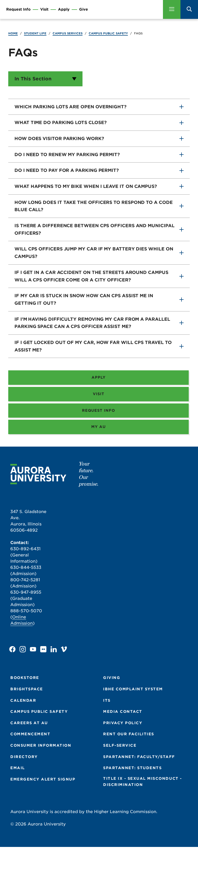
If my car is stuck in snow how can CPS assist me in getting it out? (83, 299)
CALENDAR (23, 700)
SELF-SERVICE (119, 745)
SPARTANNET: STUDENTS (132, 768)
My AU (98, 427)
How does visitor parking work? (59, 138)
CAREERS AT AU (29, 723)
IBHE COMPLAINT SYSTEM (133, 689)
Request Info (18, 9)
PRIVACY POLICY (122, 723)
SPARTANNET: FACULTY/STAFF (139, 757)
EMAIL (17, 768)
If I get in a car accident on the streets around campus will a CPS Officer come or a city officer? (91, 276)
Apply (64, 9)
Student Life (35, 33)
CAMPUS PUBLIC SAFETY (39, 711)
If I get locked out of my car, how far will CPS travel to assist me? (92, 346)
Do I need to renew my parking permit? (67, 154)
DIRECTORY (24, 757)
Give (83, 9)
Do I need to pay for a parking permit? (66, 170)
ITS (107, 700)
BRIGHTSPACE (26, 689)
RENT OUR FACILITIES (128, 734)
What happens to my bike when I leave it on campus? (85, 186)
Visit (44, 9)
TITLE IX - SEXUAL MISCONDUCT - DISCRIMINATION (142, 781)
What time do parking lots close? (60, 122)
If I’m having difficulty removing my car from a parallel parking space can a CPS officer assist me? (92, 323)
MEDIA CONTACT (122, 711)
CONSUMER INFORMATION (40, 745)
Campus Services (67, 33)
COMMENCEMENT (30, 734)
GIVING (111, 678)
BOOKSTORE (24, 678)
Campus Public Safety (108, 33)
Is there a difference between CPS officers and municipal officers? (94, 229)
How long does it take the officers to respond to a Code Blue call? (93, 206)
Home (13, 33)
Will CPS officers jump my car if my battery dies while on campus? (93, 252)
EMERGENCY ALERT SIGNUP (42, 779)
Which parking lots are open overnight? (70, 106)
